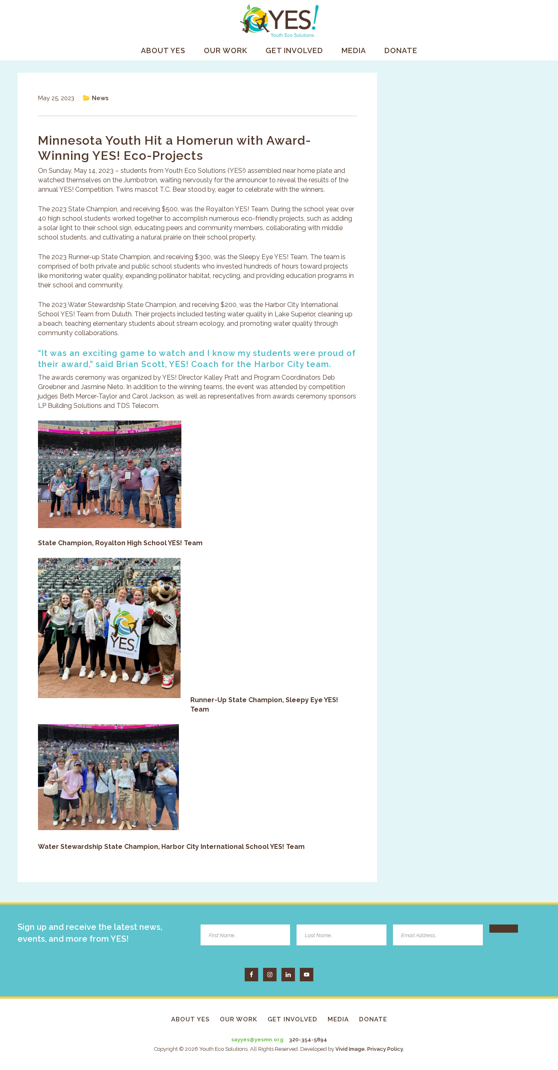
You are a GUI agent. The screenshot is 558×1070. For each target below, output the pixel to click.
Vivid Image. (350, 1049)
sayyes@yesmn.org (257, 1039)
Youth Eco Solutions (279, 20)
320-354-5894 (308, 1039)
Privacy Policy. (385, 1049)
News (100, 98)
